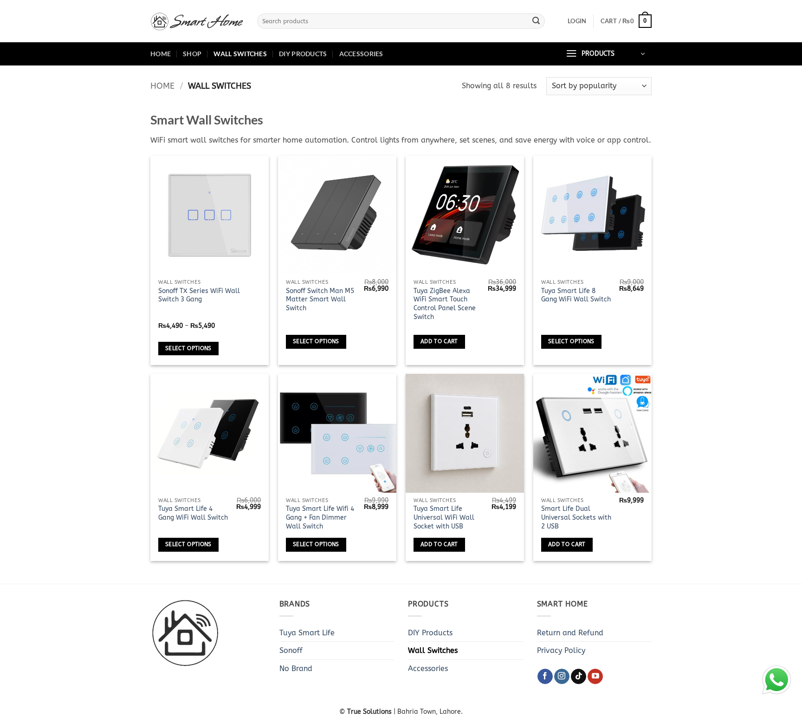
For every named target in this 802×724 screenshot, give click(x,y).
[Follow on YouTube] (595, 677)
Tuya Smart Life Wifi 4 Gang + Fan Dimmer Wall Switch (320, 517)
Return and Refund (570, 632)
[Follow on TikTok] (578, 677)
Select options (188, 348)
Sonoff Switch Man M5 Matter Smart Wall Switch (320, 299)
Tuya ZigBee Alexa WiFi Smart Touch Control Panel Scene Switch (445, 304)
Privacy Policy (561, 650)
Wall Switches (240, 54)
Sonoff (291, 650)
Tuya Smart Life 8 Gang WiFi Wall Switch (576, 295)
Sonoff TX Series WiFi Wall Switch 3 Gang (199, 295)
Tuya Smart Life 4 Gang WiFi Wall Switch (193, 513)
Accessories (361, 54)
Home (160, 54)
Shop (192, 54)
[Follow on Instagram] (561, 677)
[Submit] (536, 21)
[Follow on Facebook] (545, 677)
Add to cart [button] (439, 341)
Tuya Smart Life (307, 632)
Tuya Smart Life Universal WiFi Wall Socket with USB (444, 517)
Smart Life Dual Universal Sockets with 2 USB (576, 517)
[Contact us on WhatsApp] (776, 680)
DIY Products (303, 54)
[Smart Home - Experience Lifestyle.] (196, 21)
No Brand (295, 668)
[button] (577, 21)
